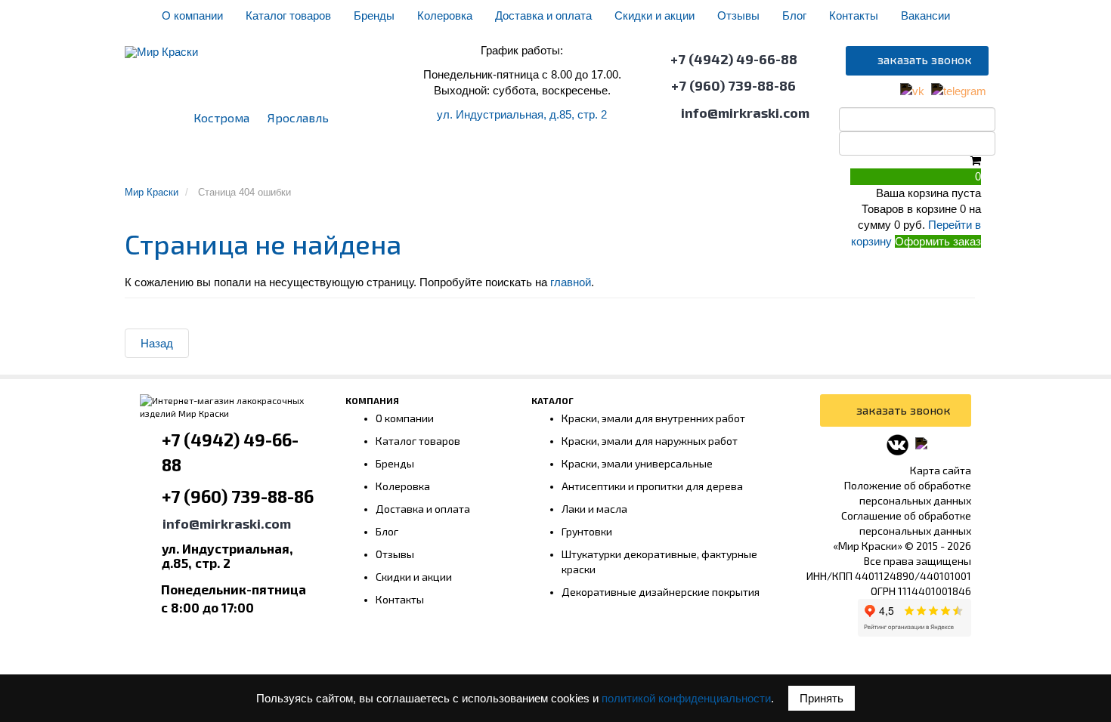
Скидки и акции (654, 15)
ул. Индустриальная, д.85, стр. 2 (522, 114)
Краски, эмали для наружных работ (650, 440)
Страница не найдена (263, 243)
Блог (794, 15)
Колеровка (444, 15)
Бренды (374, 15)
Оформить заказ (938, 241)
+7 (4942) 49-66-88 (733, 59)
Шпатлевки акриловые (195, 163)
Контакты (853, 15)
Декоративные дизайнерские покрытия (661, 591)
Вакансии (925, 15)
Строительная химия (805, 163)
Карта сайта (940, 470)
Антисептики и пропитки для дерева (652, 486)
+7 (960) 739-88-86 (733, 85)
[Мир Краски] (161, 44)
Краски (295, 163)
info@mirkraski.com (745, 112)
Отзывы (738, 15)
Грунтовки (368, 163)
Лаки (709, 163)
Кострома (221, 117)
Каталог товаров (288, 15)
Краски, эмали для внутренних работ (653, 418)
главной (570, 282)
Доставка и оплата (543, 15)
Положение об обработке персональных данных (907, 493)
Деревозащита (632, 163)
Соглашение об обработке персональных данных (906, 523)
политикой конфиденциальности (686, 698)
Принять (821, 698)
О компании (192, 15)
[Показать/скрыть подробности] (975, 160)
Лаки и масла (594, 508)
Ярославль (298, 117)
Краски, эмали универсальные (637, 463)
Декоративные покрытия (494, 163)
